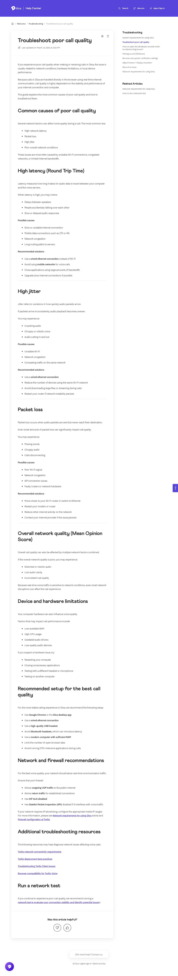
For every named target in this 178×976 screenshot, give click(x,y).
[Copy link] (108, 36)
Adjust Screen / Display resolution (137, 62)
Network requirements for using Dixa (138, 71)
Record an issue (129, 67)
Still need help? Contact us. (89, 954)
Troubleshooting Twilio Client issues (36, 866)
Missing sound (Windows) (133, 53)
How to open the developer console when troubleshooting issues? (141, 48)
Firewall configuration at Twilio (34, 819)
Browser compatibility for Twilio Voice (37, 873)
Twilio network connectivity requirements (39, 851)
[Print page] (102, 36)
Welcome (21, 23)
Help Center (33, 8)
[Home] (16, 8)
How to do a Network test (134, 93)
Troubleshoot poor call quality (59, 23)
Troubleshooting (36, 23)
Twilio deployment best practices (35, 858)
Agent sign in (85, 963)
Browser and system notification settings (140, 58)
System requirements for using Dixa (138, 37)
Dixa (103, 963)
